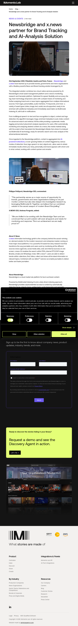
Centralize (12, 560)
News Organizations (15, 585)
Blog (16, 9)
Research (44, 594)
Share (11, 568)
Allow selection (39, 334)
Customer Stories (46, 591)
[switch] (29, 320)
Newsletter (44, 597)
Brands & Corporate (15, 593)
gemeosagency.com (27, 622)
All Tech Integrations (47, 563)
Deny (14, 334)
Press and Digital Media (16, 596)
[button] (73, 2)
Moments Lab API (46, 560)
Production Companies (16, 583)
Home (11, 9)
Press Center (45, 599)
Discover (12, 566)
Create (11, 571)
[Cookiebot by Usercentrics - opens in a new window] (67, 290)
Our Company (45, 583)
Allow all (64, 334)
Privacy (16, 616)
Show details (67, 327)
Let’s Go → (15, 453)
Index (10, 563)
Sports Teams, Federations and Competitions (19, 589)
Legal (10, 616)
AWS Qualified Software (28, 616)
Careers (43, 585)
